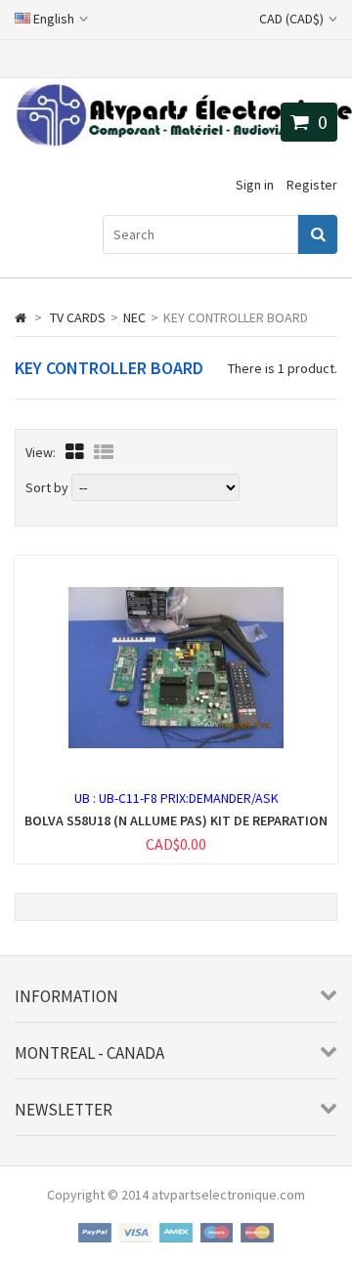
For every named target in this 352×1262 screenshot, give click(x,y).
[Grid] (75, 452)
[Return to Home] (20, 317)
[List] (103, 452)
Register (311, 184)
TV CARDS (78, 317)
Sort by (46, 487)
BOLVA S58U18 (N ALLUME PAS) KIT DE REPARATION (176, 820)
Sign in (255, 184)
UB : (86, 798)
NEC (134, 317)
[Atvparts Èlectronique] (183, 141)
